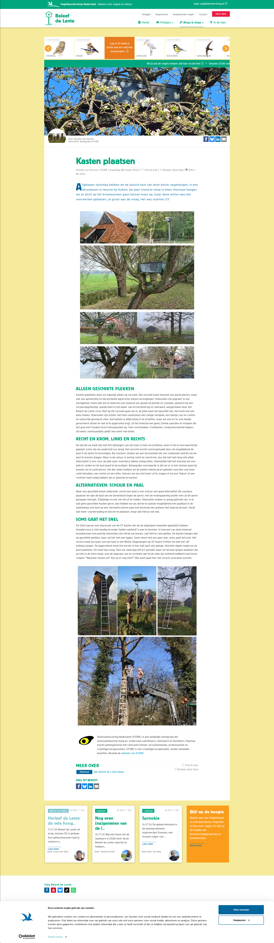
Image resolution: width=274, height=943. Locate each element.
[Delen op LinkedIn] (218, 139)
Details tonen (55, 936)
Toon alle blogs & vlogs (62, 71)
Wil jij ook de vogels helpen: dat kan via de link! (137, 63)
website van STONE (132, 753)
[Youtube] (53, 890)
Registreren (162, 14)
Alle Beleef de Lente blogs (108, 771)
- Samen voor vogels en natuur (96, 4)
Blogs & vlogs (192, 22)
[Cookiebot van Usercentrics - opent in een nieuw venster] (27, 936)
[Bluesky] (60, 890)
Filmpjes (165, 22)
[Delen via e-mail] (224, 139)
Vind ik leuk (150, 169)
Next (226, 48)
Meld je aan (196, 845)
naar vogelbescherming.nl (209, 3)
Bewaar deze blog (172, 169)
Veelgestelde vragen (183, 14)
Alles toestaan (241, 909)
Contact (203, 14)
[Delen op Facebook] (206, 139)
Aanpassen (239, 920)
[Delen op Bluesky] (212, 139)
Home (145, 22)
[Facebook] (46, 890)
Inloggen (146, 14)
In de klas (219, 22)
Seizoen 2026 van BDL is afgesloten (194, 63)
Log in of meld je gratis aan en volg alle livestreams (120, 47)
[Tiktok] (66, 890)
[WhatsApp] (73, 890)
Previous (48, 48)
